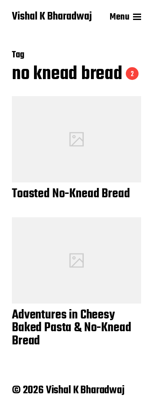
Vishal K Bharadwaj (52, 17)
